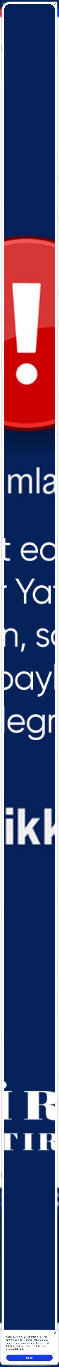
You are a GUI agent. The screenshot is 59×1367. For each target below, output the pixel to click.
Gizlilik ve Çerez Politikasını (30, 1346)
